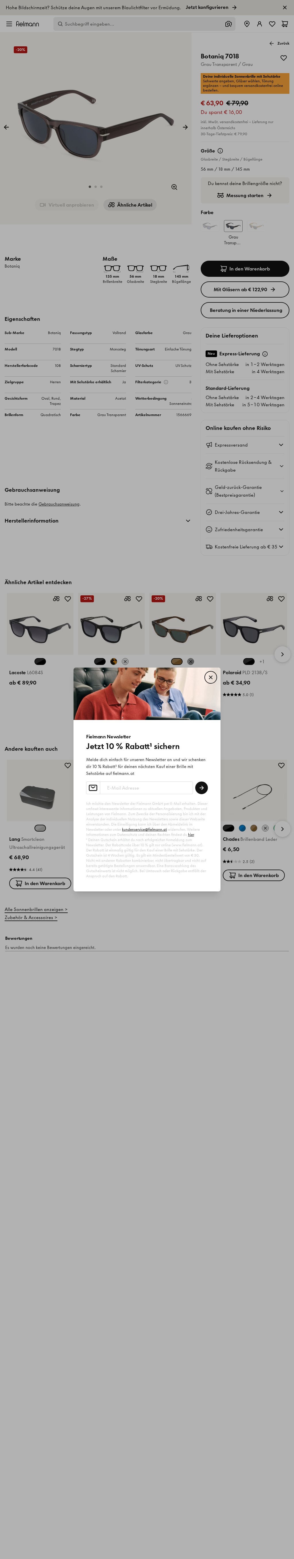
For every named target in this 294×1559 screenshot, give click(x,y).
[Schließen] (210, 677)
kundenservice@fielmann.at (144, 829)
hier (191, 834)
